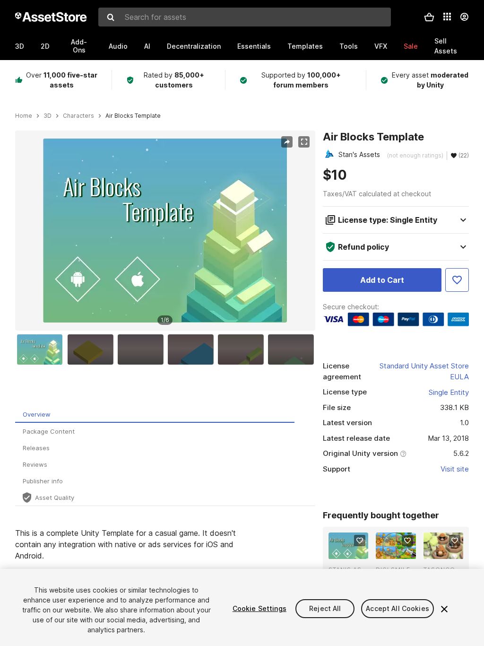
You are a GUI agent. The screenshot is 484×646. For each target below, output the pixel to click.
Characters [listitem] (78, 116)
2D (45, 46)
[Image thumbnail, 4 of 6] (193, 349)
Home (23, 116)
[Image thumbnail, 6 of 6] (293, 349)
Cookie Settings (259, 608)
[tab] (154, 414)
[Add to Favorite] (457, 280)
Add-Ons (79, 46)
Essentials (254, 46)
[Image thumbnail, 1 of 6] (42, 349)
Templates (305, 46)
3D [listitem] (47, 116)
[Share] (287, 142)
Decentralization (194, 46)
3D (19, 46)
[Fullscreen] (304, 142)
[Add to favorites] (359, 540)
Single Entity (449, 392)
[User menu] (464, 17)
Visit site (455, 468)
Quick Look (353, 551)
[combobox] (244, 17)
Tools (348, 46)
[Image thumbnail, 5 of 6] (243, 349)
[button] (429, 17)
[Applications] (447, 16)
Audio (118, 46)
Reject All (325, 608)
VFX (380, 46)
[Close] (444, 609)
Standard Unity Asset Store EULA (424, 371)
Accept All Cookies (397, 608)
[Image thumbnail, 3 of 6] (143, 349)
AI (147, 46)
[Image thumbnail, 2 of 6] (93, 349)
